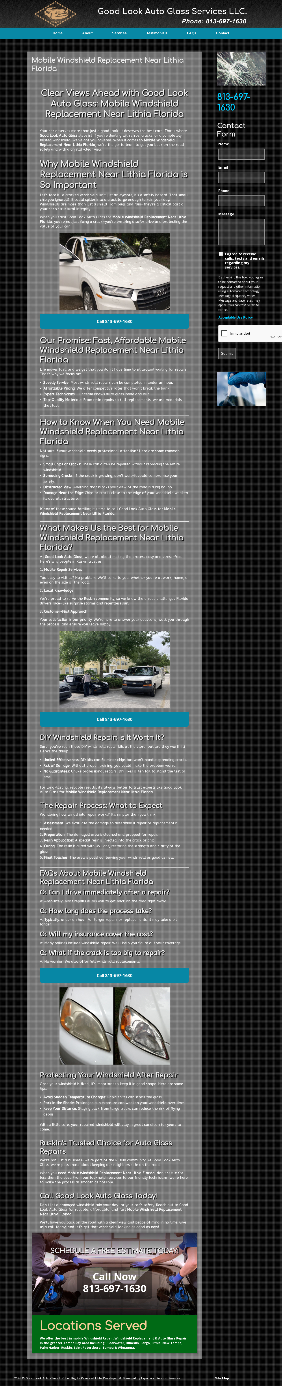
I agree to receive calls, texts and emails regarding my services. (245, 260)
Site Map (222, 1378)
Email (223, 167)
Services (119, 33)
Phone (223, 190)
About (87, 33)
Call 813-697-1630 (114, 321)
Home (58, 33)
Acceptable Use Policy (235, 317)
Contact (222, 33)
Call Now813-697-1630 (114, 1282)
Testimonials (156, 33)
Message (226, 214)
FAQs (191, 33)
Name (223, 144)
